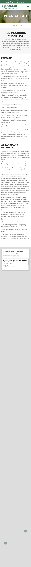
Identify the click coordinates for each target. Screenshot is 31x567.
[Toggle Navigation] (21, 25)
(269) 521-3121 (21, 2)
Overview (16, 25)
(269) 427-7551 (10, 2)
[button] (15, 264)
